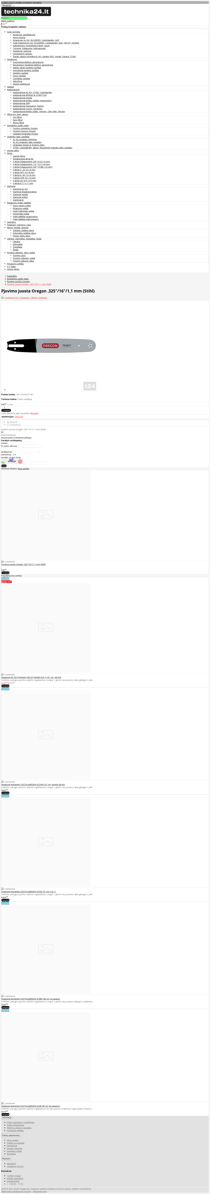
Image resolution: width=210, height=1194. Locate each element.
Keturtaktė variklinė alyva (24, 233)
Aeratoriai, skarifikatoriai (24, 34)
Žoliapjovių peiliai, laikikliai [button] (19, 202)
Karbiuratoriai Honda (22, 97)
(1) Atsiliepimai (13, 424)
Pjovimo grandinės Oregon (25, 128)
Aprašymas (12, 421)
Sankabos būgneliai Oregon (25, 133)
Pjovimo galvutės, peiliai (24, 258)
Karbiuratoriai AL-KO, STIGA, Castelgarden (32, 92)
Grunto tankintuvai (21, 84)
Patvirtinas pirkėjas (23, 437)
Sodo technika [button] (13, 31)
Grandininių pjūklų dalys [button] (18, 125)
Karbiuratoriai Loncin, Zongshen (27, 108)
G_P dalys (11, 266)
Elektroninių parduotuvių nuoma (16, 1191)
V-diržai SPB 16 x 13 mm (24, 178)
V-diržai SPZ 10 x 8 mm (23, 172)
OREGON (19, 416)
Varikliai (10, 86)
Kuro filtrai (17, 120)
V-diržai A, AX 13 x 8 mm (24, 175)
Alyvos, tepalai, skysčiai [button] (17, 227)
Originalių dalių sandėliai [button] (18, 136)
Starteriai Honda (20, 194)
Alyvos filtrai (18, 122)
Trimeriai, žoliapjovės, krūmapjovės (29, 48)
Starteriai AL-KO (20, 189)
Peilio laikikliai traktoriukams (26, 219)
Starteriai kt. (18, 200)
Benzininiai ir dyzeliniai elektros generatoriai (33, 65)
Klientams (6, 1159)
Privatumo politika (15, 263)
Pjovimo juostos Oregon (24, 131)
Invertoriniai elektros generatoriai (28, 62)
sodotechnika (13, 1181)
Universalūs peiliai (21, 213)
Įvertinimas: (6, 454)
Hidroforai (17, 81)
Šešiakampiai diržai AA (23, 158)
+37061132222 (8, 2)
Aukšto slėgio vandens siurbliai (27, 67)
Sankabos (11, 222)
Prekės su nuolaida (15, 1143)
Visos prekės (23, 468)
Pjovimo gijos (19, 255)
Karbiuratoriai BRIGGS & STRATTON (30, 95)
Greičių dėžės (13, 269)
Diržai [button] (9, 153)
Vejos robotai (19, 37)
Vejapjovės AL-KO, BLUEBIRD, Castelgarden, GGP (36, 40)
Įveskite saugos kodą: (11, 457)
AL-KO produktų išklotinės (25, 139)
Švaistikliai (17, 247)
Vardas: (4, 443)
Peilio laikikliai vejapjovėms (25, 216)
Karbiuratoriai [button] (13, 89)
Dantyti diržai (19, 156)
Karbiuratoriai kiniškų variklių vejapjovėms (32, 100)
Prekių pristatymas (15, 1125)
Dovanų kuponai (14, 1148)
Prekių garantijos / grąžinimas (20, 1122)
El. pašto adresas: (9, 446)
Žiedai (15, 249)
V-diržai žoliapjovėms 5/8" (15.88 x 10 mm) (32, 167)
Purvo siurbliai (19, 75)
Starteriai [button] (11, 186)
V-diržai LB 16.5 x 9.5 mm (24, 180)
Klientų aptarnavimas (11, 1135)
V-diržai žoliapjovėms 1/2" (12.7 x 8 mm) (31, 164)
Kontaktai (37, 2)
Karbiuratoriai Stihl (21, 103)
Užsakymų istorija (15, 1166)
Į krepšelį (5, 572)
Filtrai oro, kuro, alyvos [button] (17, 114)
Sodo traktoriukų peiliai (23, 211)
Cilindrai (16, 241)
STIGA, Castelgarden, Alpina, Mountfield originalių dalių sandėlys (42, 147)
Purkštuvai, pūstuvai (22, 51)
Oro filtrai (17, 117)
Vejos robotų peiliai (22, 205)
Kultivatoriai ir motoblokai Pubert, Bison (31, 45)
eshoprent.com (40, 1191)
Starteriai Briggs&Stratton (25, 191)
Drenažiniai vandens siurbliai (26, 70)
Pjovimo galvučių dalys (23, 261)
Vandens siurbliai (20, 73)
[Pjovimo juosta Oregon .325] (46, 558)
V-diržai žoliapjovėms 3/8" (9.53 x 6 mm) (31, 161)
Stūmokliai (17, 244)
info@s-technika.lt (24, 2)
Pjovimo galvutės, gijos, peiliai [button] (21, 252)
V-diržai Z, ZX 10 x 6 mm (24, 169)
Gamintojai (12, 1145)
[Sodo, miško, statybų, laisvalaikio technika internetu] (26, 15)
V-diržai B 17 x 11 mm (23, 183)
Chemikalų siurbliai (21, 78)
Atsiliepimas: (7, 451)
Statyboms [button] (12, 59)
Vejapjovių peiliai (20, 208)
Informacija (6, 1117)
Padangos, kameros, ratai (19, 224)
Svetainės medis (14, 1151)
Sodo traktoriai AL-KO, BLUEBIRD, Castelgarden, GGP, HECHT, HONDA (46, 43)
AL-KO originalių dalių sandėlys (27, 142)
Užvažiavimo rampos (22, 53)
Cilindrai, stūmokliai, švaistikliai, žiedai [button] (24, 238)
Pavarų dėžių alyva (21, 235)
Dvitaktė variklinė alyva (23, 230)
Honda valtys (13, 150)
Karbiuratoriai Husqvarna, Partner (28, 106)
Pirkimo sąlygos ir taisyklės (19, 1127)
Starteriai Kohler (20, 197)
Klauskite (34, 413)
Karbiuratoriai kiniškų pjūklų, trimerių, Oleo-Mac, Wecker (39, 111)
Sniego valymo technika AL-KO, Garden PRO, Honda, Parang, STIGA (44, 56)
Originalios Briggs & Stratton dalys (29, 145)
